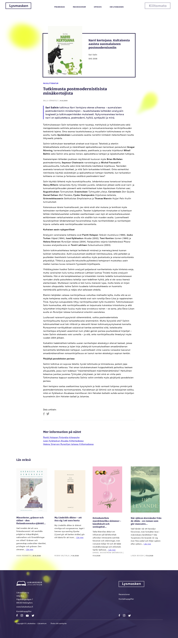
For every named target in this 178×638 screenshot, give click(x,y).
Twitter (47, 413)
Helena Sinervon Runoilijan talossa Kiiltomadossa (68, 444)
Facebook (44, 413)
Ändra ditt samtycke (59, 623)
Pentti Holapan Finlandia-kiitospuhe (61, 437)
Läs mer (29, 549)
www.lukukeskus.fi (24, 606)
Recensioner (79, 7)
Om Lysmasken (117, 7)
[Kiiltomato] (157, 8)
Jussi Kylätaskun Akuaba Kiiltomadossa (63, 440)
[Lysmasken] (18, 8)
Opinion (98, 7)
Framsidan (59, 7)
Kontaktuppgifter (24, 611)
